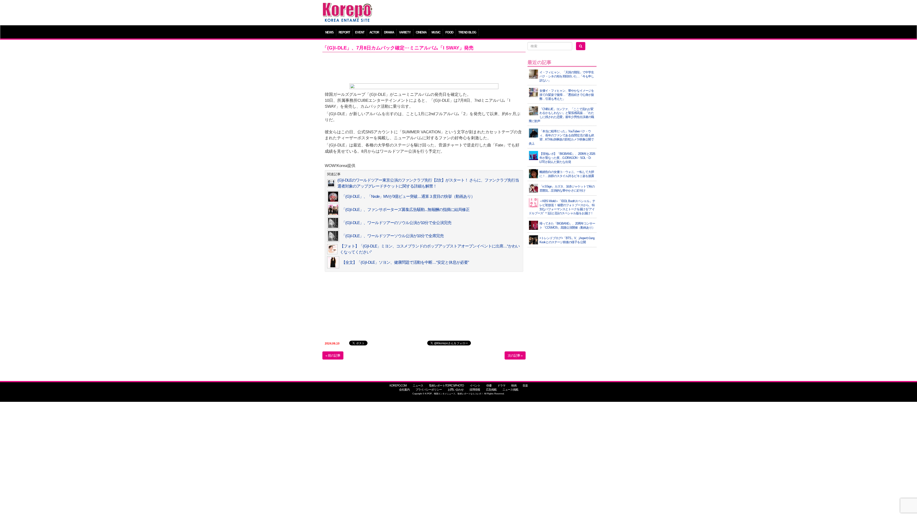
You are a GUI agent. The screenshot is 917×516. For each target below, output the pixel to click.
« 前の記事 (332, 355)
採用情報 (474, 389)
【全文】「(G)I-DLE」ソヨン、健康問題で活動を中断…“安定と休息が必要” (405, 262)
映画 (514, 385)
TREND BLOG (467, 32)
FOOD (449, 32)
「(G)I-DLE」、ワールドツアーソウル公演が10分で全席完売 (392, 236)
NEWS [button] (329, 32)
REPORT (344, 32)
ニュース (418, 385)
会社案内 (404, 389)
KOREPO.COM (398, 385)
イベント (475, 385)
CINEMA (421, 32)
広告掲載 (491, 389)
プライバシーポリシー (429, 389)
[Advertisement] (493, 13)
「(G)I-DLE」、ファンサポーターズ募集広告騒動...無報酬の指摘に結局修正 (405, 209)
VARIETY (405, 32)
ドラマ (501, 385)
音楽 (525, 385)
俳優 (488, 385)
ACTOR (374, 32)
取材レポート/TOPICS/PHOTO (446, 385)
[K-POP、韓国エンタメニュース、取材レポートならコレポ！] (347, 7)
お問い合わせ (456, 389)
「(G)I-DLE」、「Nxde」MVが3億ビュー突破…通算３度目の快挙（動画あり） (408, 196)
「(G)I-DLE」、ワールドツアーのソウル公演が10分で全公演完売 (396, 222)
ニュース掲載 (510, 389)
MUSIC (436, 32)
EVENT (359, 32)
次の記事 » (515, 355)
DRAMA (389, 32)
